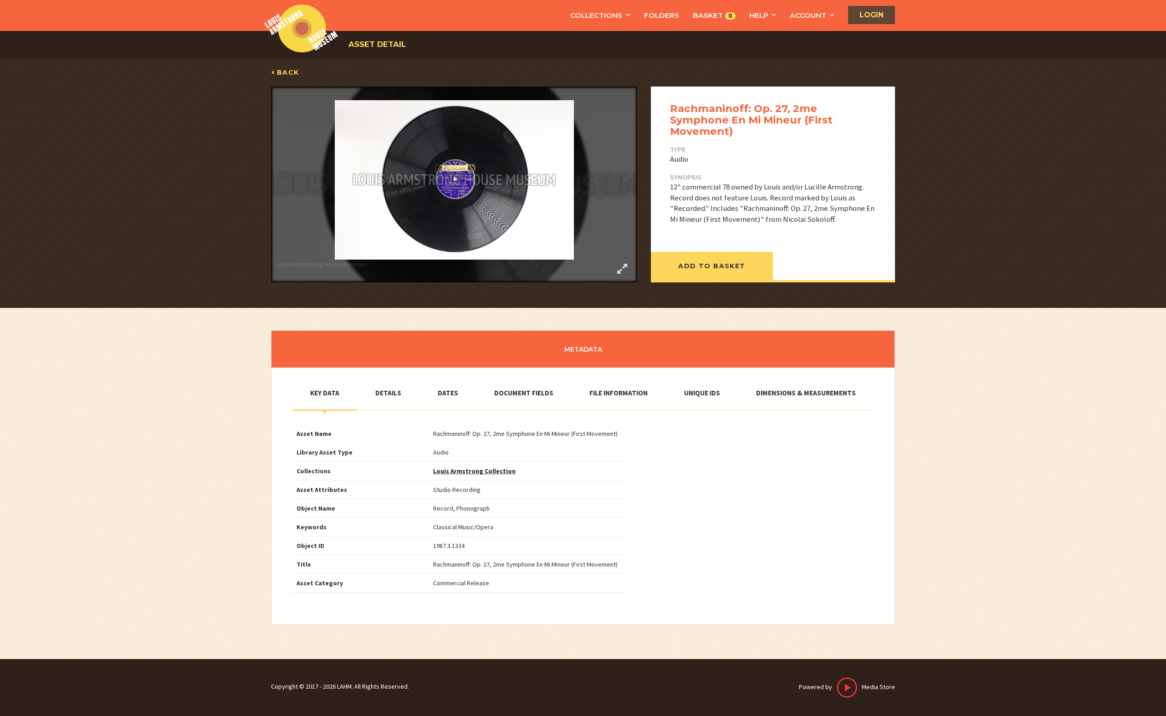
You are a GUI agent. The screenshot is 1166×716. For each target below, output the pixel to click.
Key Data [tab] (324, 393)
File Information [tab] (618, 393)
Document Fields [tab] (523, 393)
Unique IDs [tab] (702, 393)
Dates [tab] (448, 393)
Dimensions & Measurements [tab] (806, 393)
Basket (712, 15)
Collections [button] (596, 15)
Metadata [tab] (583, 349)
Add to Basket (711, 266)
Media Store (847, 687)
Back (288, 72)
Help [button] (758, 15)
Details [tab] (388, 393)
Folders (661, 15)
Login (871, 14)
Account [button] (808, 15)
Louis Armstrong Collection (474, 471)
